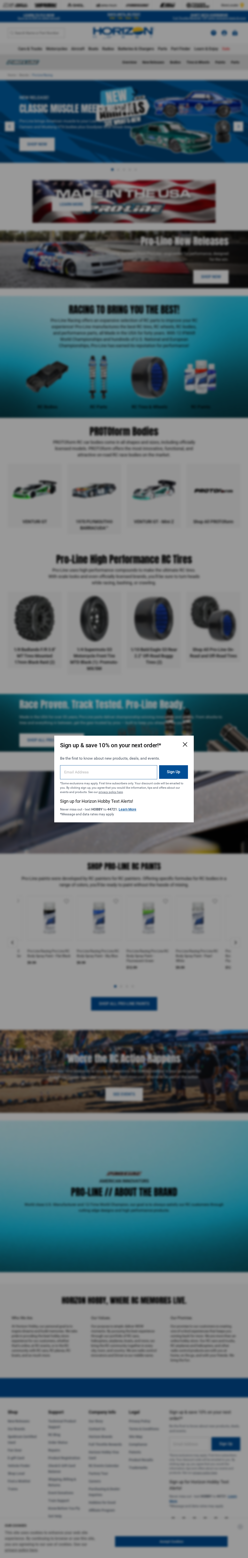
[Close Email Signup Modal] (185, 744)
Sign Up (173, 772)
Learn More (127, 809)
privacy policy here (111, 792)
